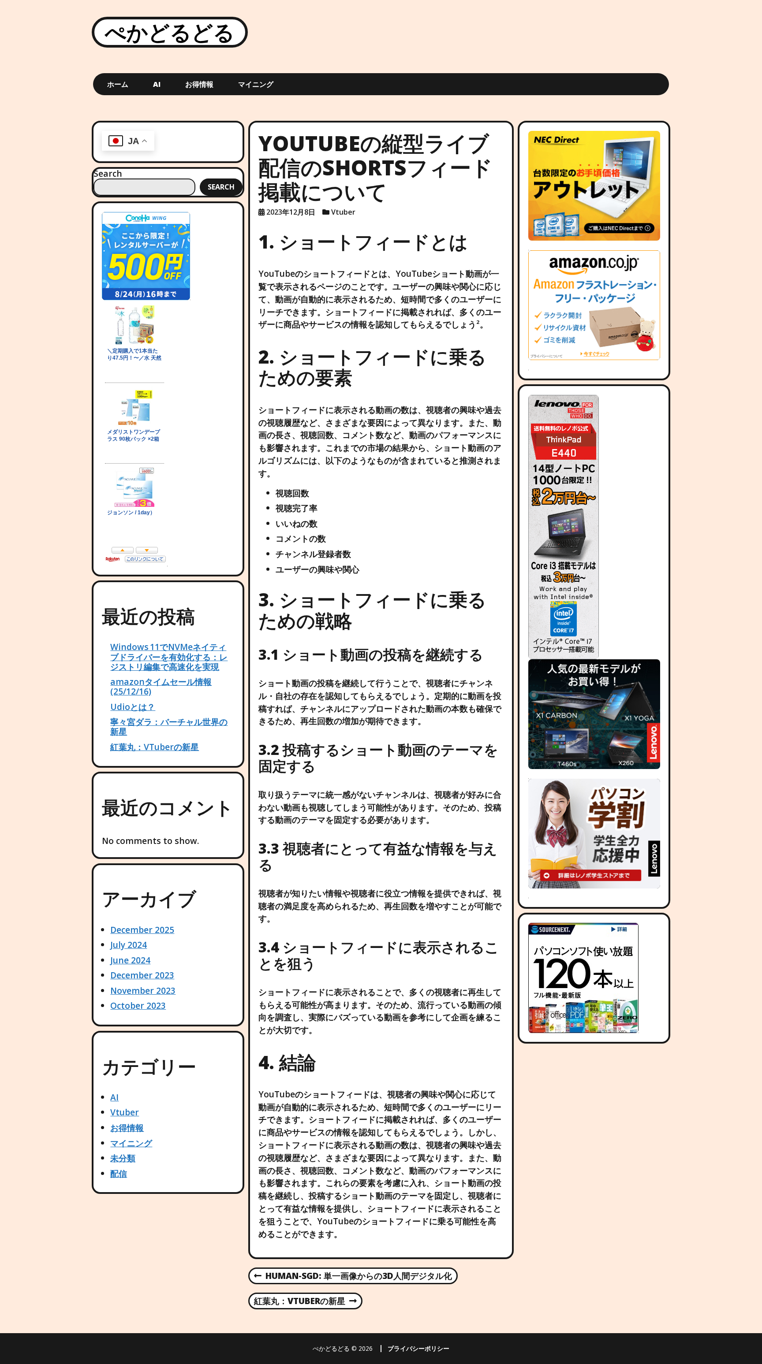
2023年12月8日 (290, 212)
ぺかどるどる (170, 32)
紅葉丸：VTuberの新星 (154, 747)
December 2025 (142, 930)
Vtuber (124, 1112)
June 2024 (130, 960)
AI (157, 84)
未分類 (122, 1158)
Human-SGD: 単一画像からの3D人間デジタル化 (353, 1276)
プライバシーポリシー (418, 1348)
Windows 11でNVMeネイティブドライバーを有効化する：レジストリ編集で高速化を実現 (169, 656)
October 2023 (138, 1005)
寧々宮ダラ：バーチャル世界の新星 (169, 726)
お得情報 (199, 84)
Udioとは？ (132, 707)
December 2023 (142, 975)
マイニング (255, 84)
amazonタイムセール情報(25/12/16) (161, 686)
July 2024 (128, 945)
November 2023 (143, 990)
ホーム (117, 84)
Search (107, 173)
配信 (118, 1173)
